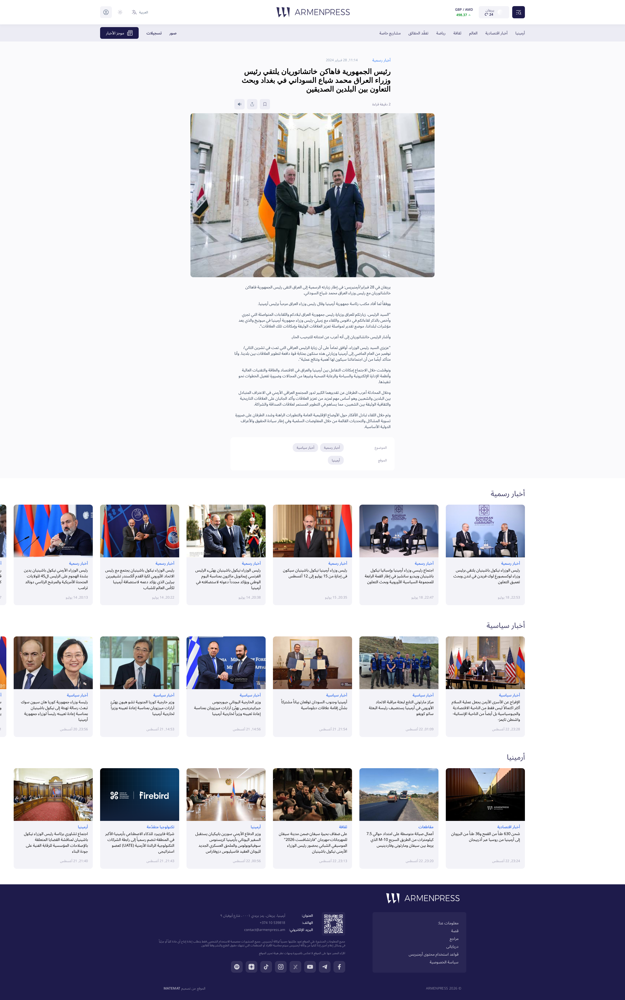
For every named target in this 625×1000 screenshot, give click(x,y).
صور (173, 33)
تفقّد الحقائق (418, 33)
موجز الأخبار (115, 33)
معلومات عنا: (448, 923)
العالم (473, 33)
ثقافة (457, 33)
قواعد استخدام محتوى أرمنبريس (433, 954)
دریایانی (452, 946)
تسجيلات (154, 33)
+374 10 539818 (272, 922)
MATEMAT (172, 988)
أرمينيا (520, 33)
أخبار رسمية (332, 447)
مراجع (454, 938)
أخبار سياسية (305, 447)
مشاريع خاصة (390, 33)
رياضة (441, 33)
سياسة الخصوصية (444, 962)
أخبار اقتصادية (496, 33)
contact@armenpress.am (264, 929)
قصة (454, 930)
